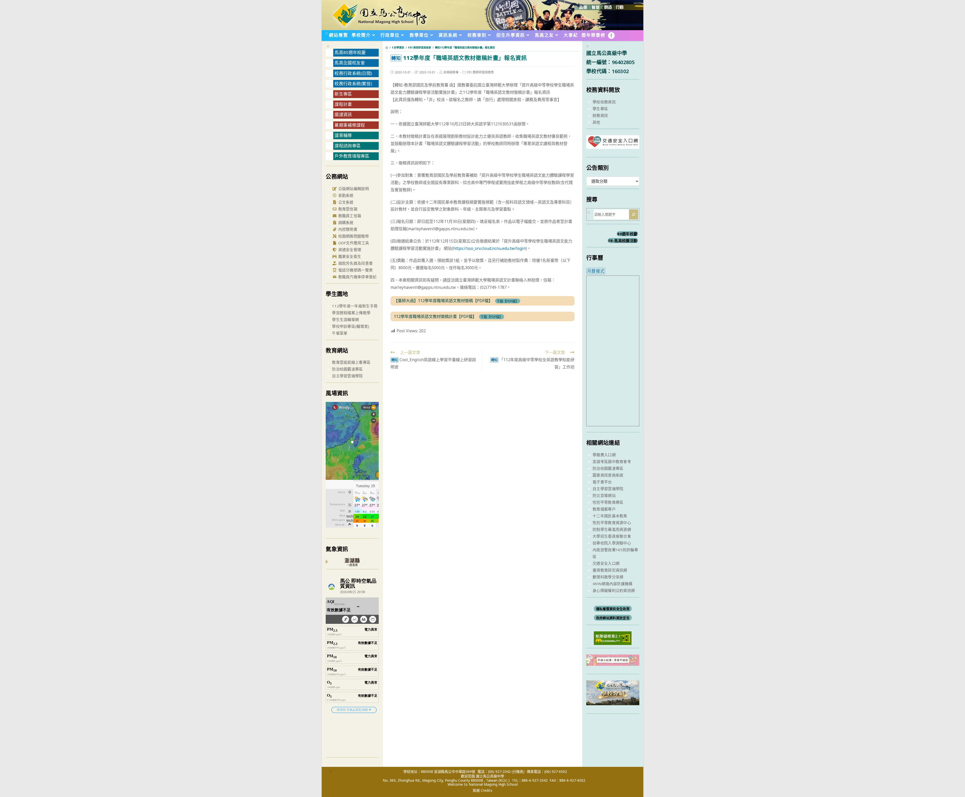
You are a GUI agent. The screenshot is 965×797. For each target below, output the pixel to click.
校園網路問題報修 (353, 236)
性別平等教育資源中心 (612, 522)
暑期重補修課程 (349, 125)
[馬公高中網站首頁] (379, 14)
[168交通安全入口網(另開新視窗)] (612, 144)
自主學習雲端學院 (347, 375)
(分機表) (518, 771)
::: (326, 33)
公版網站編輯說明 (353, 188)
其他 (596, 122)
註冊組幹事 (451, 72)
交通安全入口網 (606, 563)
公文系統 (345, 202)
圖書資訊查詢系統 (608, 475)
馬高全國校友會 (349, 63)
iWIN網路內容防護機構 (613, 583)
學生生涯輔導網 (345, 319)
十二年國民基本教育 (610, 515)
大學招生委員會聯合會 (612, 536)
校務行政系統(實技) (353, 83)
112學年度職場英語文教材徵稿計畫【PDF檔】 (435, 316)
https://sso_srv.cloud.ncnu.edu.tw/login (489, 248)
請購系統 (345, 222)
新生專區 (343, 94)
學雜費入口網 (604, 454)
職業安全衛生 (349, 256)
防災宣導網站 (604, 495)
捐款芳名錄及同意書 (355, 263)
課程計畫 (343, 104)
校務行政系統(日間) (353, 73)
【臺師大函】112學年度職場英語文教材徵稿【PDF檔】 (443, 300)
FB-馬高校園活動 (623, 240)
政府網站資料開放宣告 (613, 618)
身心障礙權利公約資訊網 (614, 590)
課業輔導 (343, 135)
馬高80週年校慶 (350, 52)
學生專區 (600, 108)
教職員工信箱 (349, 215)
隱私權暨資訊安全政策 (613, 608)
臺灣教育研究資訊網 (610, 570)
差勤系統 (345, 195)
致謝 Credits (482, 790)
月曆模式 (595, 271)
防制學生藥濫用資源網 (612, 529)
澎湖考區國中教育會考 (612, 461)
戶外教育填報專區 (351, 156)
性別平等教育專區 (608, 502)
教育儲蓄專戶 (604, 508)
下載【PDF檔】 (508, 301)
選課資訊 (343, 114)
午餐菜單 (339, 333)
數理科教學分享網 (608, 576)
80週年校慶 (627, 233)
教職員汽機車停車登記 (356, 276)
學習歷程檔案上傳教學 (351, 312)
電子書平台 (602, 481)
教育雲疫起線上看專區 (351, 362)
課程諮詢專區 (347, 146)
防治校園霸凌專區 (347, 368)
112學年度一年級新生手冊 (354, 305)
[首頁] (386, 47)
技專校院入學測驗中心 (612, 542)
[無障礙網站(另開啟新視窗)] (613, 637)
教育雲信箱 (347, 208)
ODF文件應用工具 (353, 242)
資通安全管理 (349, 249)
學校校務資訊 (604, 101)
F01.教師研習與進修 (480, 72)
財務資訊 (600, 115)
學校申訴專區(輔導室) (350, 326)
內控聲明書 (347, 229)
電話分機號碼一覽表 (355, 269)
